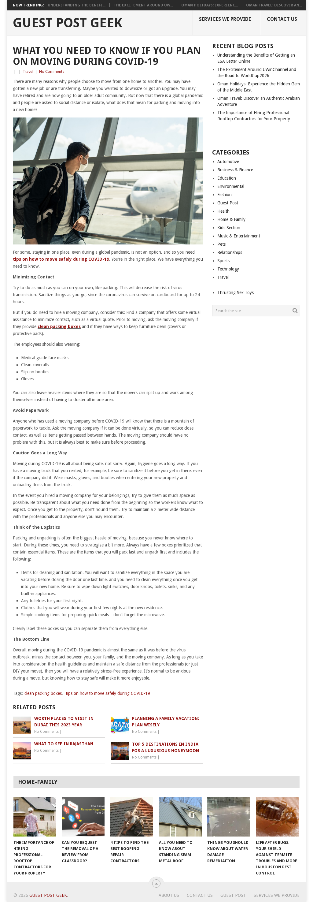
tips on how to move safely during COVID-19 (61, 259)
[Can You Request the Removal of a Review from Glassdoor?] (83, 817)
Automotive (228, 161)
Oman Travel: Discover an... (274, 5)
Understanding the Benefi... (76, 5)
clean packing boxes (59, 326)
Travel (28, 71)
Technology (228, 268)
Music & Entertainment (238, 235)
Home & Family (231, 219)
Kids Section (228, 227)
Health (223, 211)
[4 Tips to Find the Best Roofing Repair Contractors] (131, 817)
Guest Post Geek (67, 23)
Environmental (230, 186)
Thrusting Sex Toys (235, 292)
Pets (221, 244)
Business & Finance (235, 169)
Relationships (229, 252)
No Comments (51, 71)
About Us (169, 895)
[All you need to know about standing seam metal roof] (180, 817)
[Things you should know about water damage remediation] (228, 817)
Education (226, 178)
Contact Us (282, 19)
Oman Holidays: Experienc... (209, 5)
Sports (223, 260)
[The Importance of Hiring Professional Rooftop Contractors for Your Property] (34, 817)
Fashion (224, 194)
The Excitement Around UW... (143, 5)
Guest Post (227, 202)
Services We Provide (225, 19)
